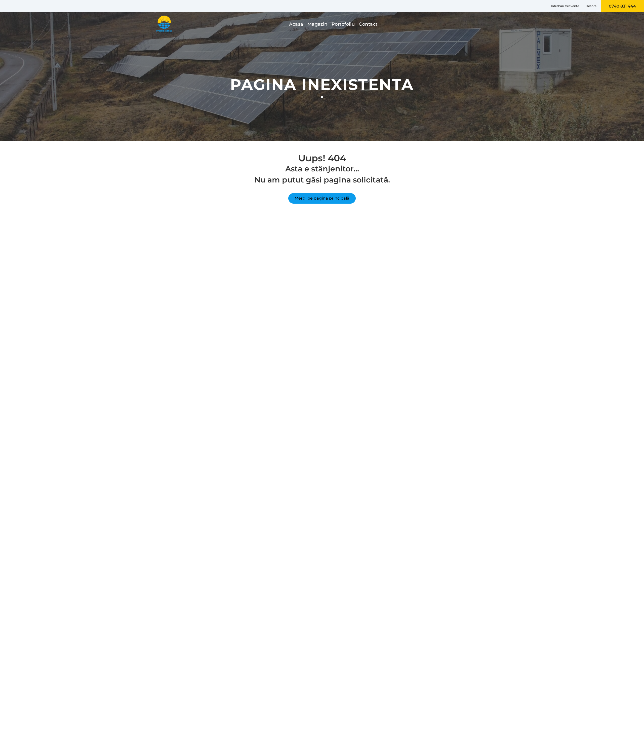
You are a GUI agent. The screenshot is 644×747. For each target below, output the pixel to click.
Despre (591, 6)
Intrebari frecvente (565, 6)
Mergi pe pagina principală (322, 198)
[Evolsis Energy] (164, 24)
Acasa (296, 24)
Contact (368, 24)
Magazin (317, 24)
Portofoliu (343, 24)
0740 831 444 (622, 6)
